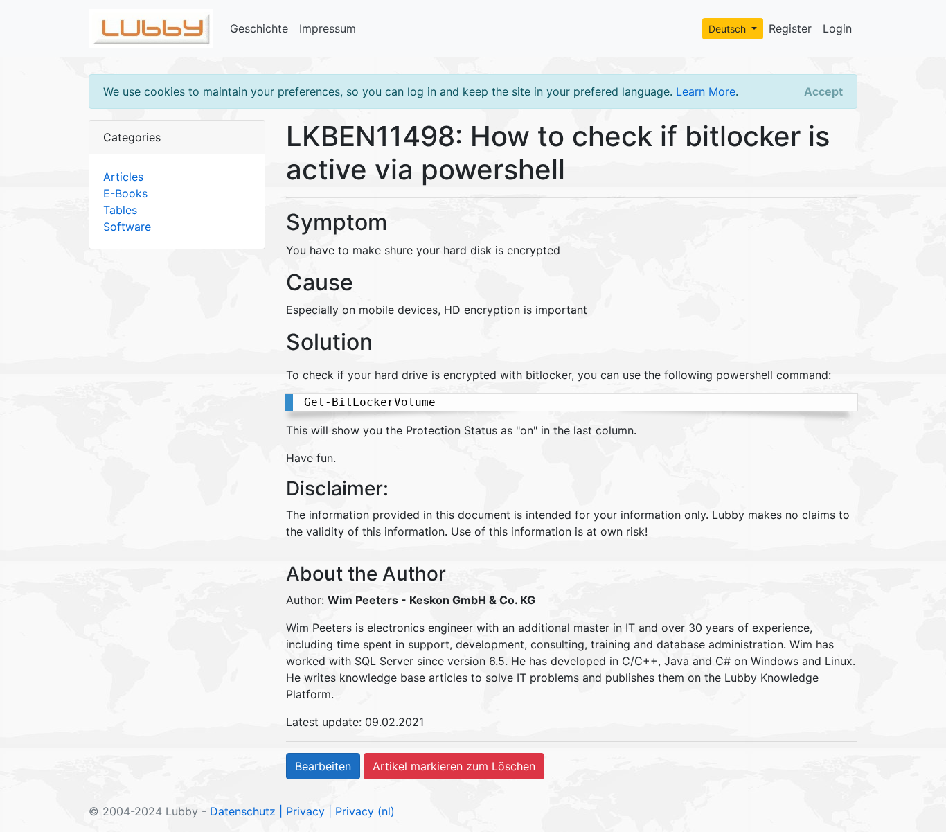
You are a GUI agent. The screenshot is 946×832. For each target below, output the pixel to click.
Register (790, 28)
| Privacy (302, 811)
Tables (120, 210)
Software (127, 226)
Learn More (705, 91)
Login (837, 28)
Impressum (327, 28)
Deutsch (728, 29)
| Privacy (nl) (361, 811)
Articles (123, 177)
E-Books (125, 193)
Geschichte (259, 28)
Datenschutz (243, 811)
